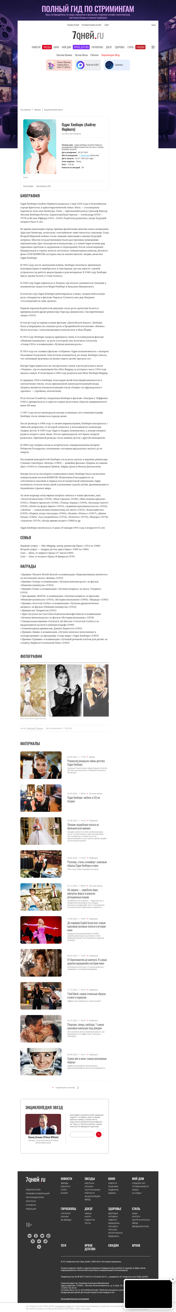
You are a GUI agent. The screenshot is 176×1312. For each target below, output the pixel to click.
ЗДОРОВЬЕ (114, 1208)
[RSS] (39, 1247)
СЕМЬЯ (135, 1190)
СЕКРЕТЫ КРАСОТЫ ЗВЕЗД (141, 1221)
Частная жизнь (81, 55)
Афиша (92, 757)
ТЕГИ (63, 1245)
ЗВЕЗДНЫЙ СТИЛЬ (140, 1226)
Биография (28, 186)
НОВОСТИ (66, 1178)
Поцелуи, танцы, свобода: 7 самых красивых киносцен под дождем (85, 1026)
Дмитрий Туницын (35, 728)
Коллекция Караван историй (91, 24)
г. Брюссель (84, 155)
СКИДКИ (113, 1245)
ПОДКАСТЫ (90, 1220)
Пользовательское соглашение (75, 1299)
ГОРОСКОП (66, 1213)
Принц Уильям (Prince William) (43, 1137)
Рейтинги (94, 55)
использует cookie (63, 1306)
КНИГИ (88, 1216)
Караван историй (73, 24)
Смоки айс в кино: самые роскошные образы (87, 1060)
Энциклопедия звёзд (110, 55)
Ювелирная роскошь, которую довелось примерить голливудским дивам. (85, 968)
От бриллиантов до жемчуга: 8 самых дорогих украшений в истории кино (87, 961)
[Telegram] (45, 1241)
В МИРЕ (64, 1193)
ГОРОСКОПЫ (68, 1208)
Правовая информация (38, 1193)
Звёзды (37, 109)
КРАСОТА (136, 1216)
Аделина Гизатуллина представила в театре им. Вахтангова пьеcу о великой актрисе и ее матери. (87, 770)
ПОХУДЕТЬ (113, 1226)
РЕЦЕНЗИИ (113, 1186)
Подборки (93, 821)
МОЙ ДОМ (138, 1178)
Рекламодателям (35, 1197)
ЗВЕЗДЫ (64, 1183)
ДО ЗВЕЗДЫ (66, 1220)
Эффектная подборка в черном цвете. (84, 1001)
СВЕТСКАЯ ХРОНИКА (89, 1185)
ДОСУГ (89, 1208)
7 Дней (106, 24)
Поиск (154, 24)
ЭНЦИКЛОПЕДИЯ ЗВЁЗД (92, 1198)
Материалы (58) (43, 186)
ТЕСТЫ (88, 1223)
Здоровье (120, 47)
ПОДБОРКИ (113, 1190)
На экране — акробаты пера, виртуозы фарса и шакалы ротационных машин (82, 893)
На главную (25, 109)
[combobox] (82, 1134)
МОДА (135, 1213)
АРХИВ (136, 1245)
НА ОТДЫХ (136, 1193)
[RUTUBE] (33, 1241)
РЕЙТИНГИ (90, 1193)
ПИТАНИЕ (112, 1230)
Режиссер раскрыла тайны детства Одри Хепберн (86, 762)
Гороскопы (97, 47)
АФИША (88, 1213)
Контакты (31, 1201)
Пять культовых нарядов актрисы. (83, 869)
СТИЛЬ (136, 1208)
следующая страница (65, 1087)
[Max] (48, 1236)
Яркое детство (81, 47)
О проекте (31, 1205)
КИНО (111, 1178)
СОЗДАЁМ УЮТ (138, 1183)
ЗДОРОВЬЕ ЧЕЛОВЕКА (113, 1215)
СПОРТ (64, 1190)
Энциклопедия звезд (53, 109)
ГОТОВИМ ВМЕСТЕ (140, 1186)
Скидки (141, 47)
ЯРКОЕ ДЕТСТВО (90, 1247)
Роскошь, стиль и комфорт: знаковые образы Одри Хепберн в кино (87, 863)
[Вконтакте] (29, 1236)
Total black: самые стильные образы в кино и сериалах (86, 995)
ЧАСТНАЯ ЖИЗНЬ (92, 1190)
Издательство (33, 1190)
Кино (56, 47)
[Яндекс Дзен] (39, 1241)
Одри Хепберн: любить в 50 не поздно (83, 799)
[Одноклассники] (36, 1236)
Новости (36, 47)
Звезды (47, 47)
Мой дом (66, 47)
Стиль (130, 47)
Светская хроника (64, 55)
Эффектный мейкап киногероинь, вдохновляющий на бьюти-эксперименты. (86, 1067)
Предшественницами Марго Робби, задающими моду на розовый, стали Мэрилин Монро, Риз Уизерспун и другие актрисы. (85, 937)
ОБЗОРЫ (112, 1193)
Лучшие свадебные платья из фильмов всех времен (83, 826)
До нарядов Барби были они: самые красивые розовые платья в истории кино (86, 926)
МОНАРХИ (65, 1186)
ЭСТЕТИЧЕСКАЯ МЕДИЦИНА (115, 1234)
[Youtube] (42, 1236)
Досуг (109, 47)
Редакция (31, 1209)
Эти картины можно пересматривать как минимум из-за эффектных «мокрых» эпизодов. (86, 1034)
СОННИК (65, 1216)
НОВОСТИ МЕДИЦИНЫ (113, 1221)
